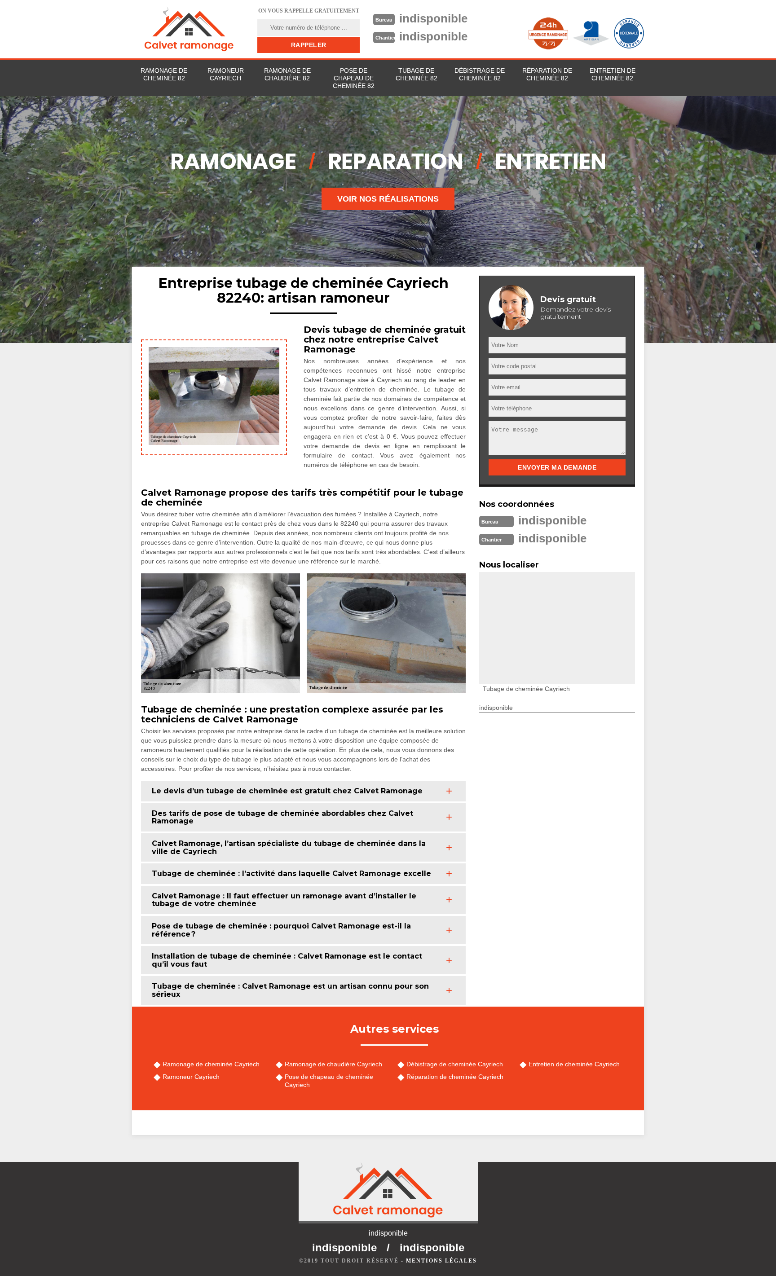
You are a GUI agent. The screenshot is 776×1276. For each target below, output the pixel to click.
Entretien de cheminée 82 (612, 74)
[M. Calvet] (189, 29)
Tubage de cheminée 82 (416, 74)
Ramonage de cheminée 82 (164, 74)
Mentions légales (441, 1261)
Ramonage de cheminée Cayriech (211, 1064)
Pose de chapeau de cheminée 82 (354, 78)
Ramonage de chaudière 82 (287, 74)
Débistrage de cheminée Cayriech (454, 1064)
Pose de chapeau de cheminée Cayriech (329, 1080)
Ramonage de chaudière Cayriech (333, 1064)
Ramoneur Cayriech (225, 74)
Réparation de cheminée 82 (547, 74)
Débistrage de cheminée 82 (479, 74)
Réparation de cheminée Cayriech (454, 1076)
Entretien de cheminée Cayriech (574, 1064)
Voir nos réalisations (388, 198)
